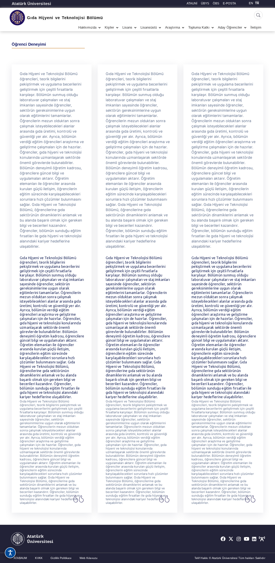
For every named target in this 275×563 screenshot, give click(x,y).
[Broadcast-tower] (261, 538)
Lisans (127, 27)
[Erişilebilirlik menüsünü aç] (10, 552)
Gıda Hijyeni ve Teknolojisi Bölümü (65, 17)
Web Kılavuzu (88, 558)
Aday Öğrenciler (230, 27)
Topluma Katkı (199, 27)
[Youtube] (246, 538)
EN (251, 3)
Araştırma (172, 27)
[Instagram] (238, 538)
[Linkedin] (254, 538)
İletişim (255, 27)
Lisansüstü (149, 27)
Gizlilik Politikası (61, 558)
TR (257, 3)
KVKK (38, 558)
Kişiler (109, 27)
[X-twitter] (230, 538)
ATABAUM (20, 558)
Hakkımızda (87, 27)
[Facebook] (223, 538)
